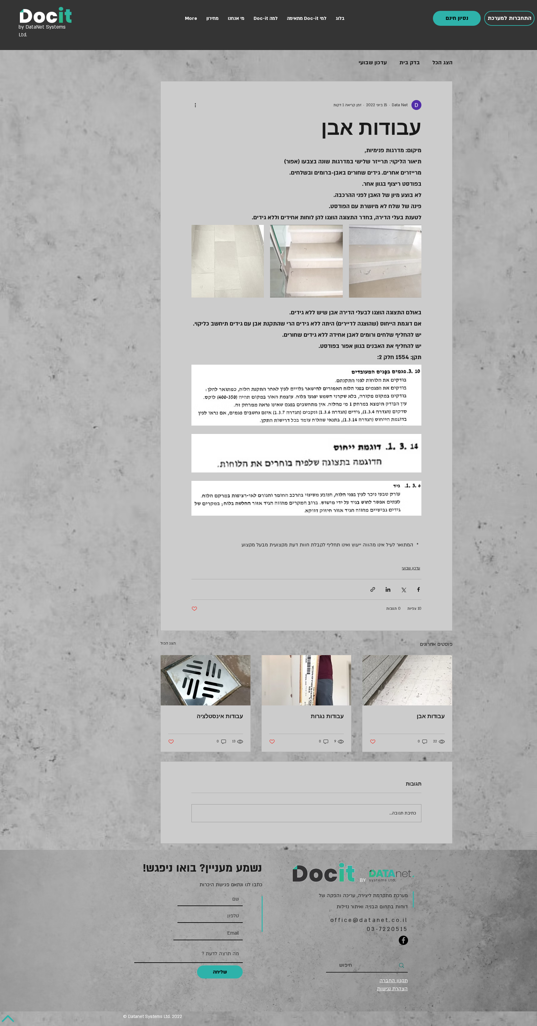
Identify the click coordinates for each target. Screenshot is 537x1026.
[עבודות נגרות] (306, 680)
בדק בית (409, 62)
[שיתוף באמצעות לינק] (373, 589)
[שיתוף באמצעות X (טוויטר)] (403, 589)
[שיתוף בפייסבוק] (418, 589)
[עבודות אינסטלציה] (205, 680)
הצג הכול (168, 643)
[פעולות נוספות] (195, 105)
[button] (457, 18)
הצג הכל (442, 62)
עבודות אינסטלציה (220, 716)
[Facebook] (403, 940)
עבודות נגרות (327, 716)
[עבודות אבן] (407, 680)
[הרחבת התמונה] (385, 261)
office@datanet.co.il (369, 920)
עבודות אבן (431, 716)
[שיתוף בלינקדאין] (388, 589)
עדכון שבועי (373, 62)
